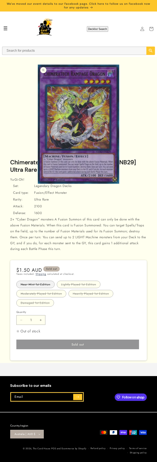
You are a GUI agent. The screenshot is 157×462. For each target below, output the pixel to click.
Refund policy (98, 448)
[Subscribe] (77, 397)
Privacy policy (117, 448)
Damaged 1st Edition (37, 304)
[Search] (150, 51)
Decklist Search (97, 29)
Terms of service (138, 448)
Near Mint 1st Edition (38, 285)
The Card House (41, 448)
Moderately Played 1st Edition (43, 294)
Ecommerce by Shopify (74, 448)
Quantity (21, 312)
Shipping (41, 274)
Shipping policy (138, 452)
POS (53, 448)
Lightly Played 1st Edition (80, 285)
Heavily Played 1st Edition (93, 294)
